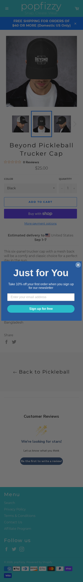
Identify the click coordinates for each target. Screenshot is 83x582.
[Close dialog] (78, 265)
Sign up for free (41, 308)
